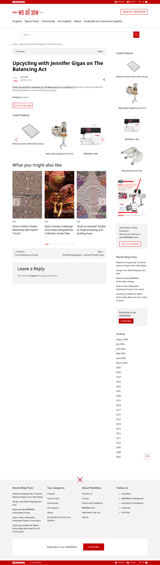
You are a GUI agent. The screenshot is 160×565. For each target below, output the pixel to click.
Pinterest (126, 507)
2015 (118, 419)
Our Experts (65, 21)
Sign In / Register (134, 11)
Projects (17, 21)
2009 (118, 447)
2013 (118, 428)
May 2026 (120, 353)
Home (14, 44)
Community (48, 21)
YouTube (126, 512)
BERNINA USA (88, 507)
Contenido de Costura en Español (103, 21)
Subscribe (126, 321)
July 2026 (120, 344)
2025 (118, 372)
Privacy (85, 498)
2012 (118, 433)
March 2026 (121, 363)
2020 (118, 395)
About (77, 21)
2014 (118, 424)
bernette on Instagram (132, 503)
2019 (118, 400)
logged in (34, 275)
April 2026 (121, 358)
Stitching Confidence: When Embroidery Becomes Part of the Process (131, 297)
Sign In (85, 517)
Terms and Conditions (92, 503)
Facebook (126, 493)
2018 (118, 405)
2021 (118, 391)
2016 (118, 414)
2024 (118, 377)
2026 (118, 367)
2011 (118, 438)
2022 (118, 386)
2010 (118, 442)
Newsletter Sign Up (91, 512)
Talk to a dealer (130, 244)
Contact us (87, 493)
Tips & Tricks (31, 21)
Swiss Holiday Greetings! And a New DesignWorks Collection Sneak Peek (59, 230)
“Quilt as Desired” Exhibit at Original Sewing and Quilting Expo (91, 230)
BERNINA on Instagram (133, 498)
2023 (118, 381)
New (14, 221)
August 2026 (122, 339)
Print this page (25, 105)
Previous (20, 51)
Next (100, 51)
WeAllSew (24, 77)
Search (136, 35)
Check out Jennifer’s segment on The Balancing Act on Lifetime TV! (43, 87)
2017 (118, 410)
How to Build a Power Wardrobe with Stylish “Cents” (25, 230)
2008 (118, 452)
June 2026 (120, 348)
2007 (118, 457)
